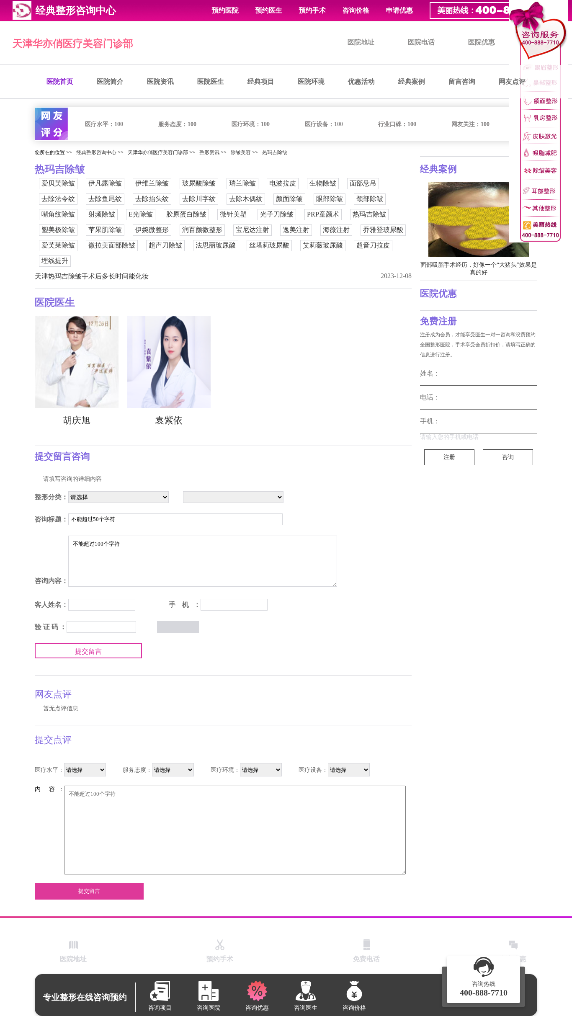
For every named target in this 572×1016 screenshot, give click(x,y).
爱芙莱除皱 (58, 245)
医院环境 (311, 81)
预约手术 (312, 10)
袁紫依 (169, 420)
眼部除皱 (329, 198)
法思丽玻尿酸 (216, 245)
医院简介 (110, 81)
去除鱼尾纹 (105, 198)
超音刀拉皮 (373, 245)
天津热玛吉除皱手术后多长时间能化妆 (92, 276)
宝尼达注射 (252, 229)
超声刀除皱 (165, 245)
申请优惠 (399, 10)
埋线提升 (54, 260)
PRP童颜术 (323, 214)
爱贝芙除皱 (58, 183)
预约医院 (225, 10)
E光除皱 (141, 214)
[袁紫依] (169, 362)
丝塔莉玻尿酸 (269, 245)
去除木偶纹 (246, 198)
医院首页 (59, 81)
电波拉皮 (282, 183)
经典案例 (411, 81)
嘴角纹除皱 (58, 214)
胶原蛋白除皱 (186, 214)
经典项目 (260, 81)
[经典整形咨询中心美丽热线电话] (538, 121)
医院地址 (361, 42)
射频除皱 (101, 214)
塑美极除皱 (58, 229)
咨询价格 (356, 10)
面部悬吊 (363, 183)
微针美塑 (233, 214)
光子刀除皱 (277, 214)
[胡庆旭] (77, 362)
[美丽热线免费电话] (497, 10)
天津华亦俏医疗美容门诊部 (73, 43)
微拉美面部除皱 (111, 245)
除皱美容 (241, 152)
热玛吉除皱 (274, 152)
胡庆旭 (76, 420)
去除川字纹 (199, 198)
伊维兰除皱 (152, 183)
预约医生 (268, 10)
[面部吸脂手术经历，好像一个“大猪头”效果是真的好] (478, 219)
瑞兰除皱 (242, 183)
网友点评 (512, 81)
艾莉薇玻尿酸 (323, 245)
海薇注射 (336, 229)
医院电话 (421, 42)
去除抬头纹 (152, 198)
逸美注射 (296, 229)
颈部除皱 (369, 198)
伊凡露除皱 (105, 183)
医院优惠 (481, 42)
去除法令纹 (58, 198)
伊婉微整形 (152, 229)
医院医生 (210, 81)
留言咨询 (461, 81)
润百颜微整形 (202, 229)
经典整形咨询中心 (96, 152)
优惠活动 (361, 81)
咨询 (508, 457)
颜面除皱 (289, 198)
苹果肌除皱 (105, 229)
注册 (449, 457)
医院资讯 (160, 81)
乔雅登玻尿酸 (383, 229)
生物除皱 (322, 183)
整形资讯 (209, 152)
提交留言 (88, 651)
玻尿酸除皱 (199, 183)
